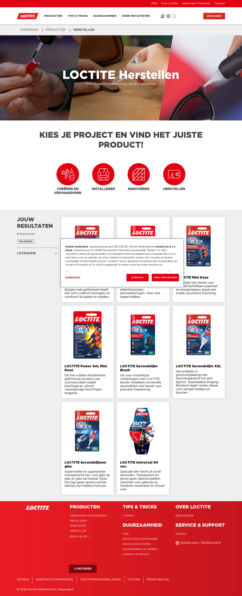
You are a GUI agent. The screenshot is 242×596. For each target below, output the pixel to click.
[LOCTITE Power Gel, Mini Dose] (87, 351)
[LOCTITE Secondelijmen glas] (87, 448)
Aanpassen (72, 277)
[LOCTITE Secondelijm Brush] (143, 351)
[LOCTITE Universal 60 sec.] (143, 448)
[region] (122, 262)
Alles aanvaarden (165, 277)
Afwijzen (137, 277)
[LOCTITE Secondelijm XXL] (199, 351)
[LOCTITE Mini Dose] (199, 259)
